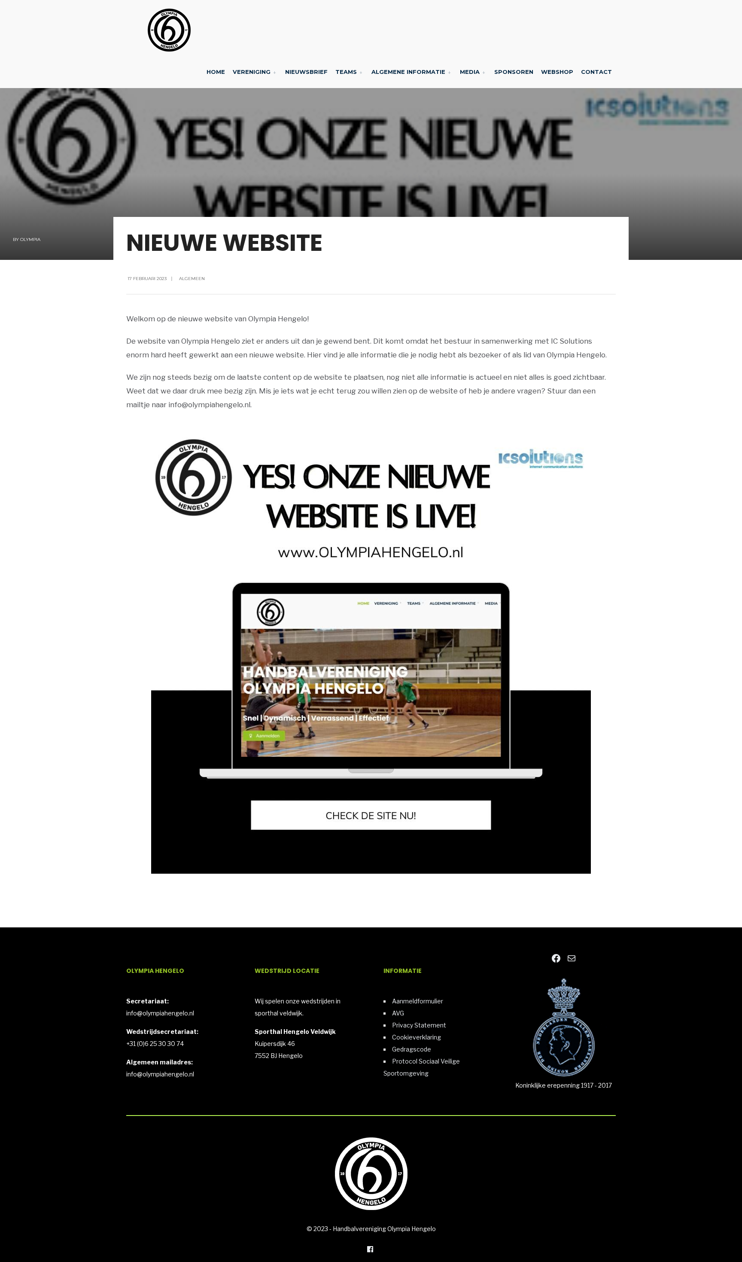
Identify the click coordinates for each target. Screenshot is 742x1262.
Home (216, 71)
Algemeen (192, 278)
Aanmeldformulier (417, 1001)
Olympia (30, 239)
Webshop (557, 71)
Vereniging (252, 71)
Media (470, 71)
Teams (346, 71)
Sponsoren (513, 71)
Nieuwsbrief (306, 71)
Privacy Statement (419, 1025)
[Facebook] (370, 1248)
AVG (398, 1013)
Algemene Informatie (408, 71)
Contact (596, 71)
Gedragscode (411, 1049)
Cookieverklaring (416, 1037)
